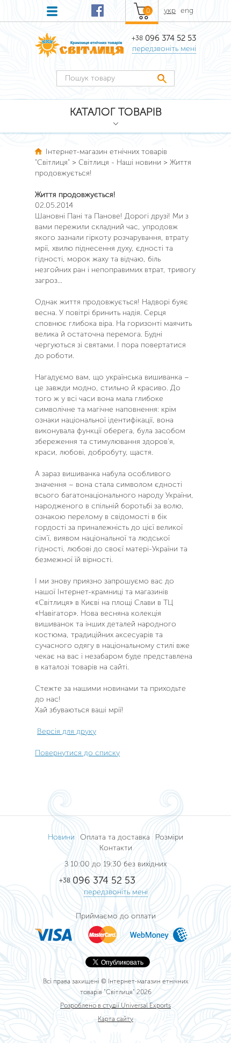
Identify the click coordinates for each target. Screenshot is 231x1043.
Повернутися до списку (77, 752)
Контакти (115, 847)
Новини (61, 837)
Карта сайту (115, 1019)
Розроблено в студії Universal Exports (115, 1005)
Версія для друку (66, 731)
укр (170, 10)
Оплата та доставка (115, 837)
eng (187, 10)
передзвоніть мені (164, 48)
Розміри (169, 837)
